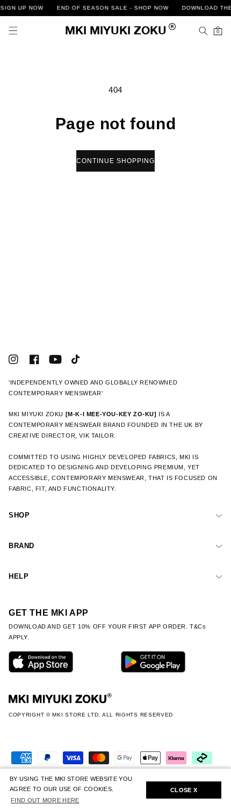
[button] (13, 30)
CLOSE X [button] (183, 790)
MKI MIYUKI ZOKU (116, 31)
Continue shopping (115, 161)
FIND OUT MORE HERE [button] (45, 800)
